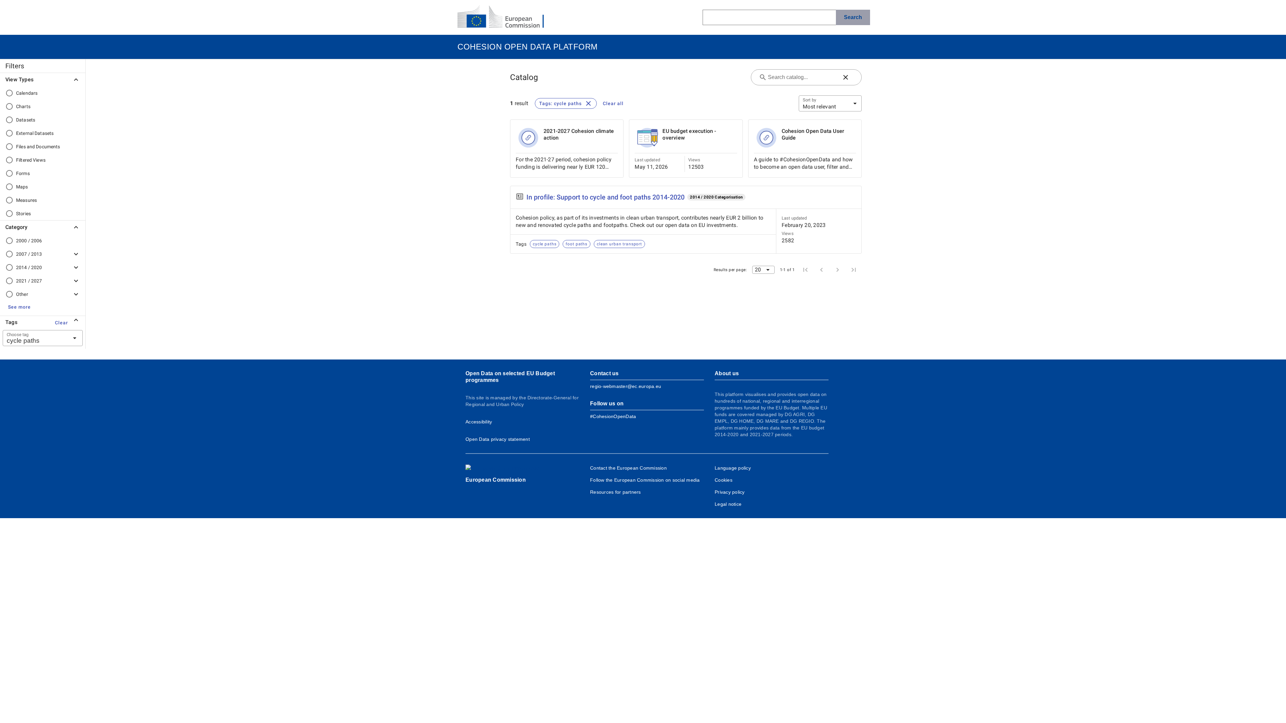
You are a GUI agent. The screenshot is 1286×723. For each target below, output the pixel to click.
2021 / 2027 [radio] (29, 281)
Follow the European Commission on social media (645, 480)
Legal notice (728, 504)
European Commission (496, 480)
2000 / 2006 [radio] (29, 240)
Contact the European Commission (628, 468)
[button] (19, 307)
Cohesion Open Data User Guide (813, 134)
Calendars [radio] (27, 93)
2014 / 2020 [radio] (29, 267)
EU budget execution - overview (689, 134)
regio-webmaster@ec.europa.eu (625, 386)
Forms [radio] (23, 173)
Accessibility (479, 421)
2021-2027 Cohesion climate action (579, 134)
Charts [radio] (23, 106)
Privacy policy (730, 492)
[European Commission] (506, 17)
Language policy (733, 468)
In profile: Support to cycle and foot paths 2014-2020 (605, 197)
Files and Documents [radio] (38, 146)
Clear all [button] (613, 103)
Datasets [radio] (25, 120)
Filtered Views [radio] (31, 160)
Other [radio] (22, 294)
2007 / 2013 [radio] (29, 254)
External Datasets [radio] (35, 133)
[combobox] (34, 338)
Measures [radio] (26, 200)
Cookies (723, 480)
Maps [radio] (22, 186)
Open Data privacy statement (498, 439)
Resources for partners (615, 492)
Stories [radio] (23, 213)
